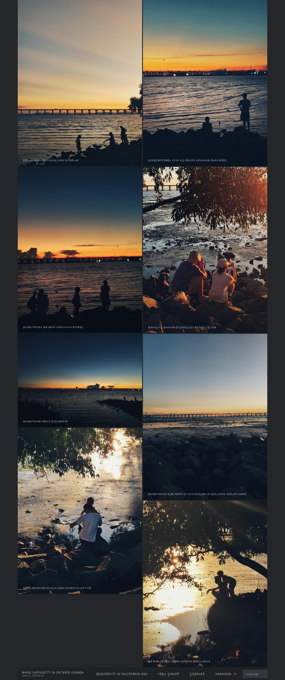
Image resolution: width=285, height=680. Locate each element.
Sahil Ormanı (33, 675)
